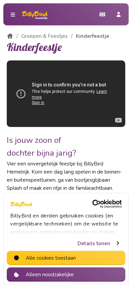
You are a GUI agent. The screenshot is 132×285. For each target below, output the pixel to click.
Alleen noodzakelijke (50, 274)
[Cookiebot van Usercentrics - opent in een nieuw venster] (93, 204)
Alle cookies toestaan (51, 258)
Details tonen (94, 243)
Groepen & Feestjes (44, 36)
